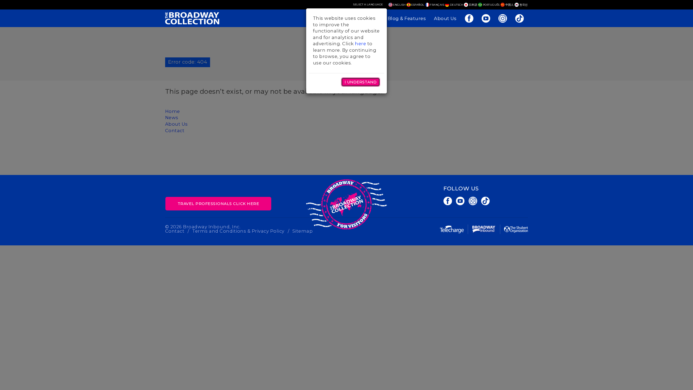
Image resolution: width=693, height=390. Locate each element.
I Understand (361, 82)
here (360, 43)
